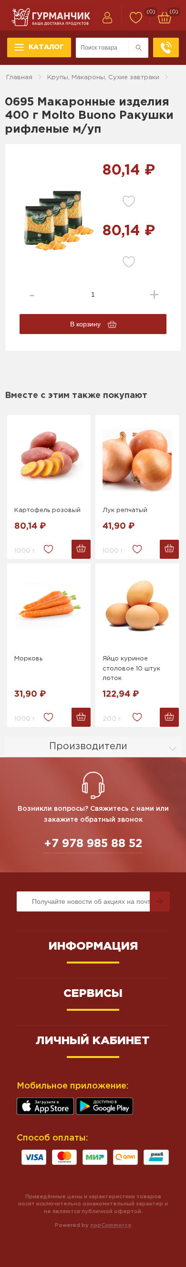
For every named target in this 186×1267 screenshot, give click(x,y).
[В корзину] (81, 549)
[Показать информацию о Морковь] (48, 606)
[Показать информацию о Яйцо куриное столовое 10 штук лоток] (137, 606)
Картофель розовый (47, 510)
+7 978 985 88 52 (93, 843)
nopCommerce (111, 1225)
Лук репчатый (125, 510)
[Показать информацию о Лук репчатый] (137, 458)
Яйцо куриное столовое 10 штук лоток (131, 668)
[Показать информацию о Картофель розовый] (48, 458)
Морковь (28, 658)
